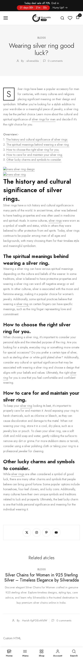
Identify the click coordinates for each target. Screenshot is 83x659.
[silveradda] (41, 18)
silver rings (55, 220)
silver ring (22, 304)
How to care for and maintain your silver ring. (34, 155)
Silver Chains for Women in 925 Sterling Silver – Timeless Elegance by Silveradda (41, 577)
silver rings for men (44, 119)
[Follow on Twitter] (27, 532)
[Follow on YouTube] (56, 532)
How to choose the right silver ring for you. (32, 150)
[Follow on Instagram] (36, 532)
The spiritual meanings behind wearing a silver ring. (37, 144)
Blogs (41, 38)
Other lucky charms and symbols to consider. (34, 160)
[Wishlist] (70, 18)
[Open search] (62, 18)
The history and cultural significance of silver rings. (37, 139)
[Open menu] (7, 18)
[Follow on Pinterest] (46, 532)
